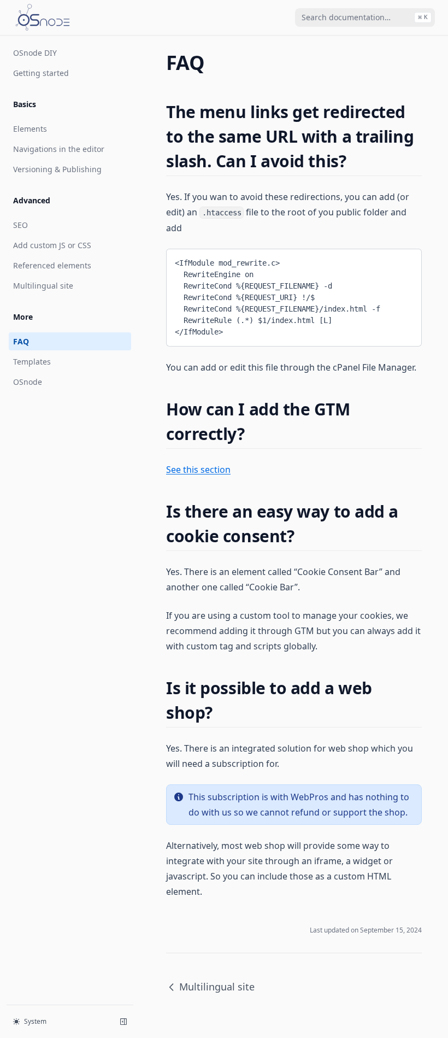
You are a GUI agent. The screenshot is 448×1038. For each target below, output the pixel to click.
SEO (20, 225)
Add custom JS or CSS (52, 245)
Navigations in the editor (58, 149)
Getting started (41, 73)
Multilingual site (43, 285)
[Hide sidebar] (123, 1021)
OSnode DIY (35, 53)
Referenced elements (52, 265)
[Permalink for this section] (355, 161)
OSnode (27, 382)
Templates (32, 361)
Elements (30, 129)
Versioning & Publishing (57, 169)
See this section (198, 470)
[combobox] (365, 17)
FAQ (21, 341)
